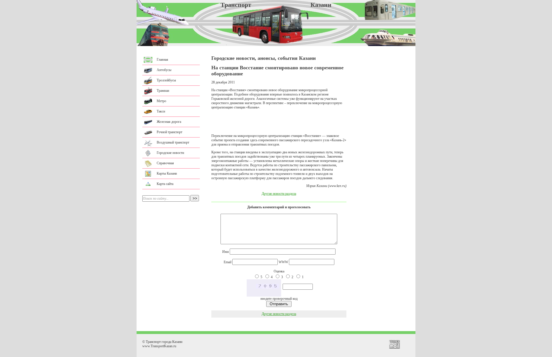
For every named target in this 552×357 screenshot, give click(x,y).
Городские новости (170, 153)
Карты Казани (167, 173)
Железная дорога (169, 122)
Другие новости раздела (279, 194)
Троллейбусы (166, 80)
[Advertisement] (279, 121)
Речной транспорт (169, 132)
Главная (162, 60)
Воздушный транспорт (173, 142)
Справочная (165, 163)
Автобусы (164, 70)
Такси (161, 111)
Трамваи (163, 91)
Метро (161, 101)
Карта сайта (165, 184)
